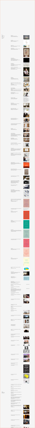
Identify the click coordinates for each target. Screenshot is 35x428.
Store (2, 38)
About (2, 35)
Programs (3, 37)
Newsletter (3, 392)
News (2, 36)
